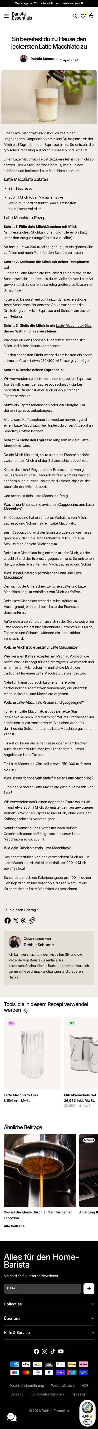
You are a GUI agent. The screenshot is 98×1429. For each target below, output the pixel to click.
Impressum (79, 1394)
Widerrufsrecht (63, 1385)
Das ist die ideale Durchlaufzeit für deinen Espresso (38, 1215)
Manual (89, 1140)
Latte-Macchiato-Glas (74, 325)
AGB (85, 1385)
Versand (17, 1394)
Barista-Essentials (55, 1411)
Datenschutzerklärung (27, 1385)
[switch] (87, 1422)
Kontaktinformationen (47, 1394)
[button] (6, 15)
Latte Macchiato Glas (21, 1095)
